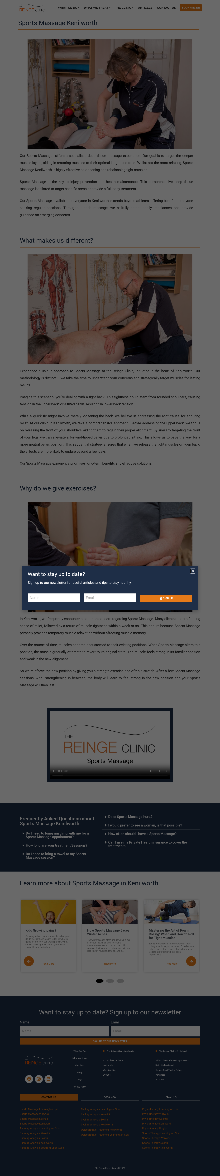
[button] (193, 571)
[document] (110, 588)
